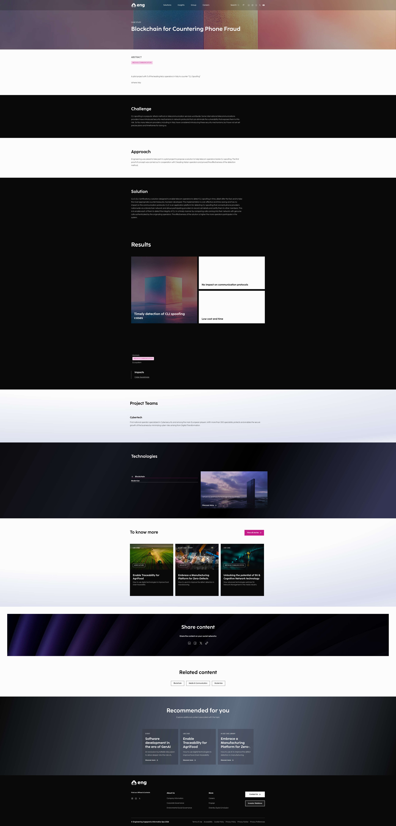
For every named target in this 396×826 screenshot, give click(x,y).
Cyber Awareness (142, 377)
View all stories (253, 533)
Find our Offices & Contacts (140, 792)
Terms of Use (197, 822)
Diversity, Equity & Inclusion (219, 808)
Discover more (208, 505)
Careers (212, 798)
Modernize (135, 481)
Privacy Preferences (257, 822)
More (211, 793)
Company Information (175, 798)
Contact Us (253, 794)
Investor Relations (255, 803)
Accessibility (208, 822)
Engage (212, 803)
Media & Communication (141, 62)
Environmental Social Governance (179, 808)
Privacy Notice (242, 822)
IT (243, 5)
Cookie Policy (219, 822)
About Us (171, 793)
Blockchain (140, 477)
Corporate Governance (175, 803)
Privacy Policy (231, 822)
